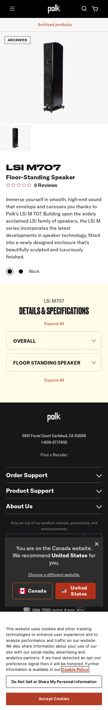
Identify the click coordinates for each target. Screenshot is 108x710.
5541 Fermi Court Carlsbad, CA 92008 (54, 435)
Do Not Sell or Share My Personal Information (54, 681)
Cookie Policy (75, 669)
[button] (84, 9)
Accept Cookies (54, 698)
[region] (54, 661)
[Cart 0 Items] (95, 9)
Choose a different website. (54, 574)
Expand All (54, 323)
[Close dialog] (96, 544)
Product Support (30, 490)
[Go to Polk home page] (54, 417)
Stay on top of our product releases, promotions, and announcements (54, 526)
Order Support (26, 475)
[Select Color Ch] (21, 271)
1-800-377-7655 (54, 442)
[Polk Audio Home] (54, 9)
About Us (19, 506)
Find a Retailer (54, 454)
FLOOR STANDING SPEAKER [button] (46, 363)
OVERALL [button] (24, 341)
